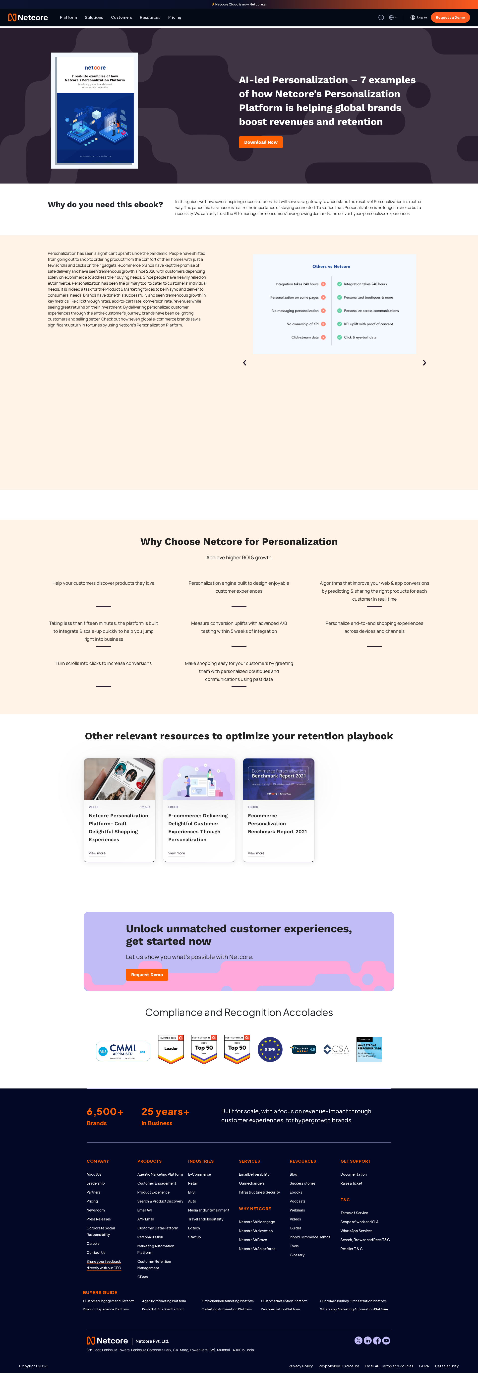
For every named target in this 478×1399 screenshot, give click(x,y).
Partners (94, 1192)
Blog (293, 1174)
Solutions (94, 17)
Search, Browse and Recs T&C (365, 1239)
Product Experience (153, 1192)
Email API (144, 1210)
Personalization (150, 1237)
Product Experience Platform (106, 1309)
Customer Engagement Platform (108, 1301)
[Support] (381, 17)
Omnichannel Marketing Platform (228, 1301)
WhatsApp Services (356, 1230)
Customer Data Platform (158, 1228)
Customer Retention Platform (284, 1301)
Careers (93, 1243)
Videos (295, 1219)
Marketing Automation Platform (227, 1309)
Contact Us (96, 1252)
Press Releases (99, 1219)
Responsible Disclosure (339, 1366)
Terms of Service (354, 1212)
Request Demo (147, 974)
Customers (121, 17)
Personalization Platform (280, 1309)
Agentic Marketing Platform (160, 1174)
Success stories (302, 1183)
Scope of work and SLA (359, 1221)
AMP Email (145, 1219)
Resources (150, 17)
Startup (194, 1237)
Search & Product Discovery (160, 1201)
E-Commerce (199, 1174)
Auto (192, 1201)
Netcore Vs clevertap (256, 1230)
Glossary (297, 1255)
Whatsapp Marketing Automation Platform (349, 1309)
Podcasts (298, 1201)
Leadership (96, 1183)
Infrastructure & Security (259, 1192)
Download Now (261, 142)
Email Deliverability (254, 1174)
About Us (94, 1174)
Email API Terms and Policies (389, 1366)
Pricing (174, 17)
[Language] (393, 17)
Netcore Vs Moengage (257, 1221)
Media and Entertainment (208, 1210)
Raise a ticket (351, 1183)
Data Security (447, 1366)
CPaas (142, 1276)
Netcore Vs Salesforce (257, 1248)
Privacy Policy (301, 1366)
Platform (68, 17)
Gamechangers (252, 1183)
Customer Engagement (156, 1183)
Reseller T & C (352, 1248)
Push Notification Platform (163, 1309)
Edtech (194, 1228)
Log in (422, 17)
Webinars (297, 1210)
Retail (192, 1183)
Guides (295, 1228)
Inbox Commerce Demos (310, 1237)
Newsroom (96, 1210)
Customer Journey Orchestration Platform (349, 1301)
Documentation (354, 1174)
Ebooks (296, 1192)
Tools (294, 1246)
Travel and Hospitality (206, 1219)
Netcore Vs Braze (253, 1239)
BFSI (191, 1192)
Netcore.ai (258, 4)
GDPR (424, 1366)
